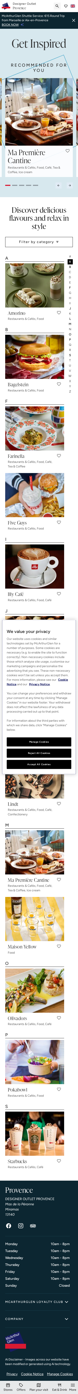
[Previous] (58, 185)
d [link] (70, 277)
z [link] (70, 391)
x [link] (70, 381)
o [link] (70, 334)
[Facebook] (8, 1225)
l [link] (70, 319)
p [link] (70, 339)
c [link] (70, 272)
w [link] (70, 376)
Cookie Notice (32, 1374)
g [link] (70, 293)
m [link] (70, 324)
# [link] (70, 256)
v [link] (70, 371)
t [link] (70, 360)
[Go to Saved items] (65, 6)
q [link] (70, 345)
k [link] (70, 314)
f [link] (70, 288)
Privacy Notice (39, 684)
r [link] (70, 350)
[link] (24, 6)
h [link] (70, 298)
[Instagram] (20, 1225)
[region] (39, 697)
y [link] (70, 386)
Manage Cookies (60, 1374)
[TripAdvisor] (32, 1225)
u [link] (70, 365)
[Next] (70, 185)
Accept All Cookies (38, 764)
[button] (67, 150)
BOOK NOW (10, 25)
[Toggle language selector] (72, 6)
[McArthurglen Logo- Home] (6, 6)
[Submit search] (57, 6)
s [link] (70, 355)
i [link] (70, 303)
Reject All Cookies (39, 753)
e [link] (70, 282)
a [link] (70, 262)
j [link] (70, 308)
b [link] (70, 267)
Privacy (12, 1374)
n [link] (70, 329)
